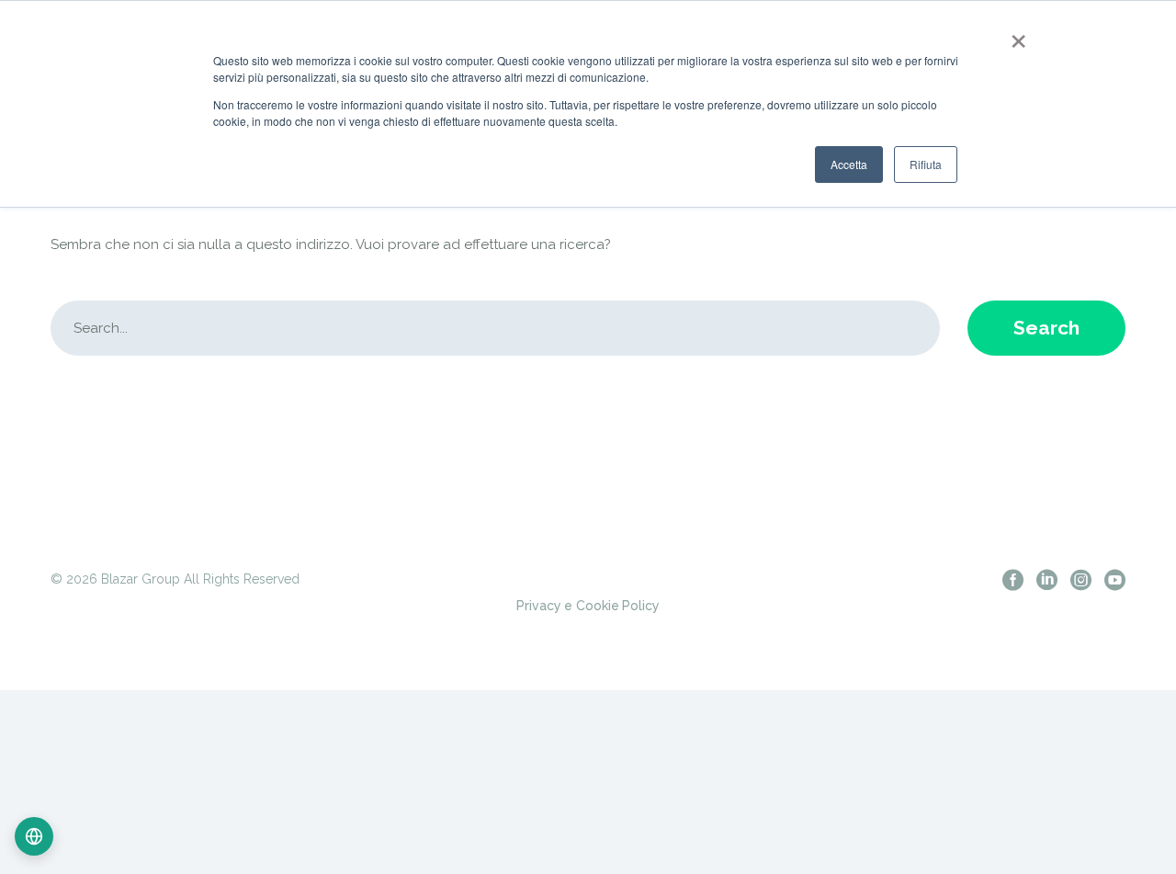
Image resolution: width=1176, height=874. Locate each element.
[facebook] (1013, 579)
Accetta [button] (849, 164)
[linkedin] (1047, 579)
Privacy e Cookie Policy (588, 605)
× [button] (1015, 35)
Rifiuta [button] (926, 164)
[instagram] (1081, 579)
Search (1046, 327)
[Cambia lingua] (34, 836)
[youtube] (1114, 579)
